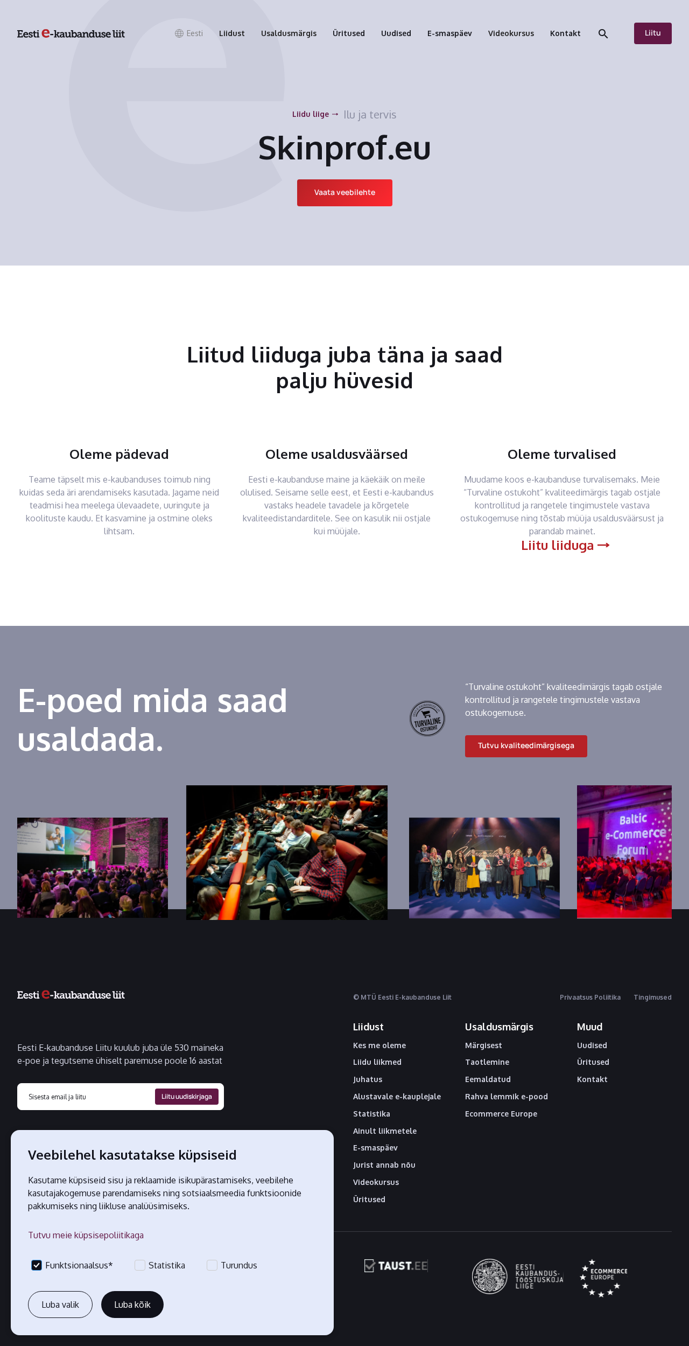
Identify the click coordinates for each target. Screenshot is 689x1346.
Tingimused (653, 997)
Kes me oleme (379, 1045)
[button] (188, 33)
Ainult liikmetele (385, 1131)
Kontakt (592, 1079)
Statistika (371, 1114)
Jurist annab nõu (384, 1165)
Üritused (369, 1199)
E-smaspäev (375, 1147)
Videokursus (376, 1182)
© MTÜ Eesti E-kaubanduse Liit (402, 997)
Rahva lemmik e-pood (506, 1096)
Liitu (653, 32)
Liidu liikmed (377, 1062)
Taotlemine (487, 1062)
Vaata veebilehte (344, 192)
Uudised (592, 1045)
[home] (71, 33)
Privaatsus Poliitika (590, 997)
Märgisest (483, 1045)
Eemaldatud (488, 1079)
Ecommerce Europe (501, 1114)
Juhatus (367, 1079)
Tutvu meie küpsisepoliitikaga (86, 1235)
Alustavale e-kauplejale (397, 1096)
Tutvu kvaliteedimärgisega (526, 745)
